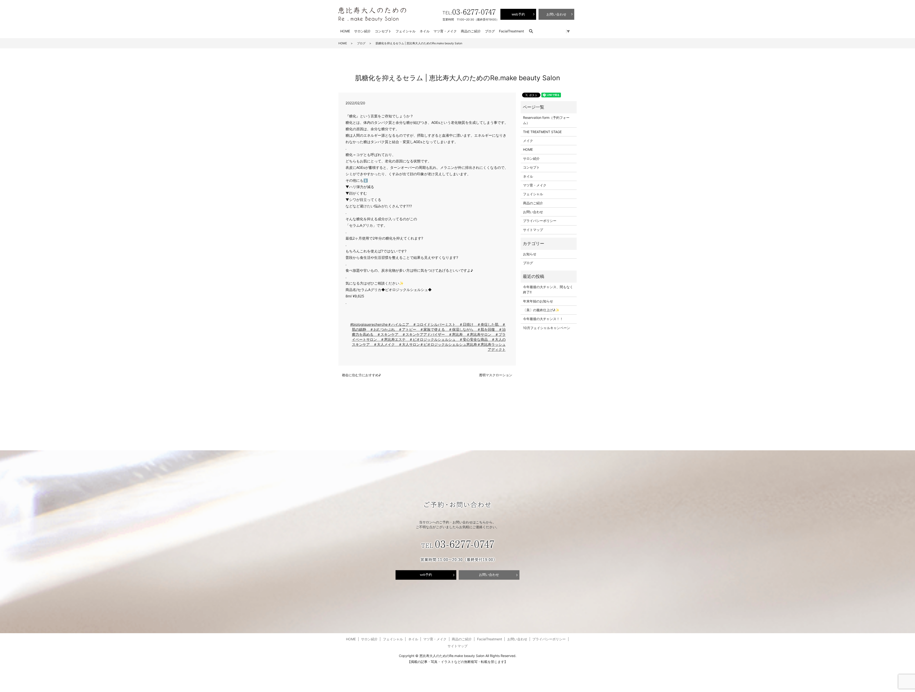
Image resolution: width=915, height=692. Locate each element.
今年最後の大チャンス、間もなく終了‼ (548, 289)
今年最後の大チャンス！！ (543, 319)
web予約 (426, 575)
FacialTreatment (511, 31)
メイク (528, 141)
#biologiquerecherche (369, 324)
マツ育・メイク (445, 31)
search (533, 31)
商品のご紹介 (471, 31)
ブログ (490, 31)
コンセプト (383, 31)
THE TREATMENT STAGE (542, 132)
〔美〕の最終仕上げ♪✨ (541, 310)
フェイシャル (406, 31)
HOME (345, 31)
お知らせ (529, 254)
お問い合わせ (533, 212)
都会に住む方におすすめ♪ (361, 375)
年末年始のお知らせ (538, 301)
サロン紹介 (362, 31)
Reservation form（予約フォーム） (546, 120)
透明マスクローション (495, 375)
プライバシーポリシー (539, 221)
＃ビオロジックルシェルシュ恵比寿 (448, 344)
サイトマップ (533, 230)
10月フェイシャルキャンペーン (546, 328)
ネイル (425, 31)
